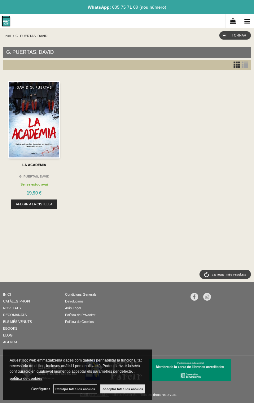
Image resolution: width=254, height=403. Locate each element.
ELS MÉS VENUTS (17, 322)
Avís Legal (73, 308)
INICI (7, 294)
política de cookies (26, 378)
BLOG (8, 335)
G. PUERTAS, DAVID (34, 176)
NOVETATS (12, 308)
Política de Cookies (79, 322)
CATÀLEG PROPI (16, 301)
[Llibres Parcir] (6, 22)
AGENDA (10, 342)
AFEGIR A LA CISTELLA (34, 204)
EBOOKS (10, 328)
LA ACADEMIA (34, 165)
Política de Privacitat (80, 315)
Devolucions (74, 301)
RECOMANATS (15, 315)
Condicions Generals (81, 294)
